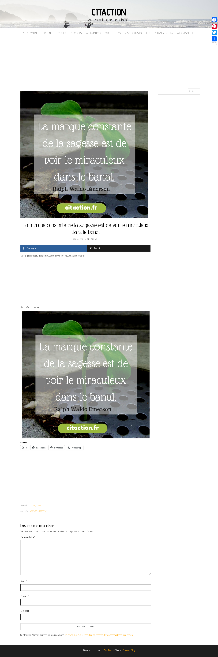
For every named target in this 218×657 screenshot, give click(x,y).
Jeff (96, 239)
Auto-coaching (30, 33)
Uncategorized (35, 505)
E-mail (24, 596)
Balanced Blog (129, 650)
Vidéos (108, 33)
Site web (24, 610)
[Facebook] (214, 20)
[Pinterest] (214, 26)
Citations (47, 33)
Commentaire (27, 537)
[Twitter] (214, 32)
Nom (23, 581)
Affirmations (93, 33)
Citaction (109, 12)
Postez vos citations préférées (133, 33)
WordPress (108, 650)
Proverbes (76, 33)
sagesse (42, 510)
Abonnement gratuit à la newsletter (175, 33)
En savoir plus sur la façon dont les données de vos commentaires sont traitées (99, 634)
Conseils (61, 33)
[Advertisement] (109, 62)
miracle (33, 510)
